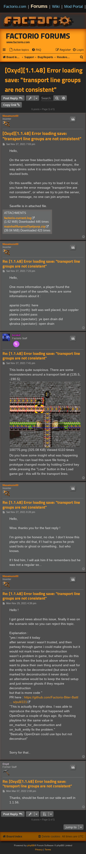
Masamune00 (10, 115)
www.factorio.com (18, 42)
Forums (39, 6)
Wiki (56, 6)
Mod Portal (73, 6)
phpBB (31, 845)
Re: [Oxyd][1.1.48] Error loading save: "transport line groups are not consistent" (37, 784)
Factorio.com (15, 6)
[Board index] (39, 20)
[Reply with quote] (73, 119)
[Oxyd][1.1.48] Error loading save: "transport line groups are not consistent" (44, 79)
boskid (16, 335)
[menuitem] (19, 50)
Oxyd (6, 764)
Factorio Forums (38, 36)
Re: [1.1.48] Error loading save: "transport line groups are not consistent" (41, 263)
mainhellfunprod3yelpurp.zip (24, 226)
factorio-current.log (17, 218)
